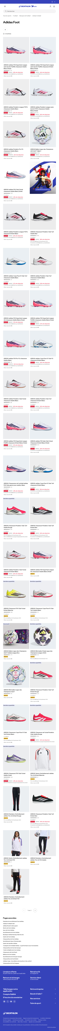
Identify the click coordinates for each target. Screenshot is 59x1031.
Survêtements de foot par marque (12, 956)
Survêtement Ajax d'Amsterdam (12, 941)
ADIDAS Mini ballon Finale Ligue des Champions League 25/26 (41, 652)
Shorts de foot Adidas (9, 928)
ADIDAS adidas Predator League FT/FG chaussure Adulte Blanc (16, 108)
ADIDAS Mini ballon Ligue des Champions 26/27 (13, 690)
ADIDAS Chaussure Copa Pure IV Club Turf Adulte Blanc (42, 609)
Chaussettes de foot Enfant (10, 959)
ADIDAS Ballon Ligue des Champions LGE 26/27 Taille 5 (41, 150)
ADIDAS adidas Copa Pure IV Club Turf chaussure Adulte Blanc (16, 276)
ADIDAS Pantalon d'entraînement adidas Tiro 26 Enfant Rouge (14, 815)
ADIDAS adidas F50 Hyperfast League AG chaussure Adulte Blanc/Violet (15, 319)
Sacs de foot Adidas (8, 930)
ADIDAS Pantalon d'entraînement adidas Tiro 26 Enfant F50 (14, 898)
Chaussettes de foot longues (11, 963)
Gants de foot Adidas (9, 936)
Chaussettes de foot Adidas (11, 939)
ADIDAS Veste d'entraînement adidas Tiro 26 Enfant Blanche (42, 774)
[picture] (16, 50)
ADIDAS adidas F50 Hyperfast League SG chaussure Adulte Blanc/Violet (42, 570)
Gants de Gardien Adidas (10, 943)
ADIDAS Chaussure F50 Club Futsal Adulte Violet (15, 774)
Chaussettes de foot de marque (12, 947)
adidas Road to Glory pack (10, 925)
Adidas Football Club (9, 923)
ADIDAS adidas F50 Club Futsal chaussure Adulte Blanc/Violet (13, 190)
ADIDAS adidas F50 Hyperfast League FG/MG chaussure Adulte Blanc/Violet (42, 319)
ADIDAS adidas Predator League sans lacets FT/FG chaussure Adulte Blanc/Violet (42, 108)
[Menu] (5, 6)
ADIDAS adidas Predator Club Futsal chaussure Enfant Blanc (15, 570)
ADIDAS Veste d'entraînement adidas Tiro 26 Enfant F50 (15, 859)
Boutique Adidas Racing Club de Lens (13, 934)
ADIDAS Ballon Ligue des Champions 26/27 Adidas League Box (15, 652)
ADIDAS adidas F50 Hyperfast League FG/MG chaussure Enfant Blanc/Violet (15, 442)
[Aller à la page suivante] (35, 910)
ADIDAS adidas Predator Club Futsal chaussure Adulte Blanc (15, 399)
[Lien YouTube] (11, 1001)
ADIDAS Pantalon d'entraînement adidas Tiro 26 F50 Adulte (40, 859)
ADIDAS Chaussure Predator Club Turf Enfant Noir (42, 526)
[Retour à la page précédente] (24, 910)
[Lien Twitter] (7, 1001)
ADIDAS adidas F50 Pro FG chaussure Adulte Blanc (15, 359)
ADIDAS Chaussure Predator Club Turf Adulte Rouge (15, 526)
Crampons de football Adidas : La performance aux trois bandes (20, 945)
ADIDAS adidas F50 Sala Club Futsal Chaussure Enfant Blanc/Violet (41, 442)
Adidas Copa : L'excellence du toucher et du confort (17, 961)
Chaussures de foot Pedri (10, 952)
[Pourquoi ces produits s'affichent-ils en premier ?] (4, 34)
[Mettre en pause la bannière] (52, 2)
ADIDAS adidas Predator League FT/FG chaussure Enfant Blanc (16, 232)
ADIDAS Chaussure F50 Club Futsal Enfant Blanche (15, 609)
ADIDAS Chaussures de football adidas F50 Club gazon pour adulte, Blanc (16, 484)
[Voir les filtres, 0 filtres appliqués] (5, 29)
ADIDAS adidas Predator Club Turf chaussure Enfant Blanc (41, 399)
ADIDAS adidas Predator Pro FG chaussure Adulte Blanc (14, 150)
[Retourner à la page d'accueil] (27, 6)
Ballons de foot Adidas (9, 954)
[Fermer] (54, 2)
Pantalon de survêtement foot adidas (13, 921)
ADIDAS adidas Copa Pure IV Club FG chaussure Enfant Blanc (41, 359)
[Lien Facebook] (4, 1001)
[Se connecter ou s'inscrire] (50, 6)
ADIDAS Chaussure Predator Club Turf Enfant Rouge (42, 690)
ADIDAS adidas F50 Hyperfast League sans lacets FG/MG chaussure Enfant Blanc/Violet (42, 66)
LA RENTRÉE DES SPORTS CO (43, 189)
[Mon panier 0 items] (54, 6)
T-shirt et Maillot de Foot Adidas (12, 950)
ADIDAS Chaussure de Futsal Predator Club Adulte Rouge (42, 733)
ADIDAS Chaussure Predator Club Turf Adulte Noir (42, 232)
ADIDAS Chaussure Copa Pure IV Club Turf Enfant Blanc (15, 733)
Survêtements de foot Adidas (11, 932)
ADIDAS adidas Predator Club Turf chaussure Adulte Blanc (41, 276)
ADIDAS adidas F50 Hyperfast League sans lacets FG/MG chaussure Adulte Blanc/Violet (15, 66)
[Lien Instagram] (14, 1001)
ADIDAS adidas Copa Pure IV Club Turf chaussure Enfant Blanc (42, 484)
